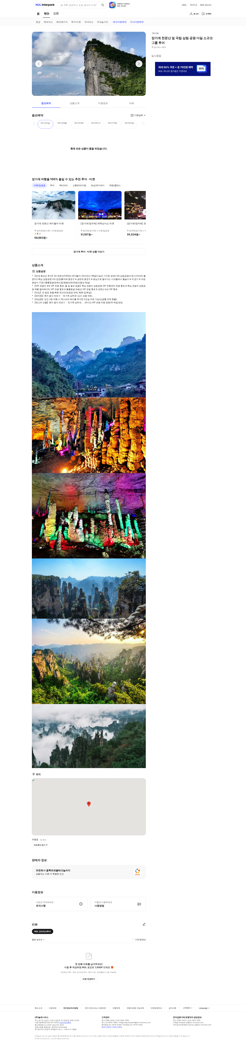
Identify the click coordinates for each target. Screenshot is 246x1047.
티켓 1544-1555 (122, 1020)
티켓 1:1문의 (117, 1027)
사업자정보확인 (65, 1022)
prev (151, 69)
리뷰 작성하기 (89, 979)
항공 (38, 21)
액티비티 (63, 185)
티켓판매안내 (156, 1008)
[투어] (46, 13)
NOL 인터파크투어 (42, 931)
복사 (44, 840)
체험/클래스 (115, 185)
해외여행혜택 (120, 21)
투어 (52, 185)
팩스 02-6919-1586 (109, 1022)
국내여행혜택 (137, 21)
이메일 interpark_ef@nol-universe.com (188, 1022)
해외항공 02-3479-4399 (111, 1025)
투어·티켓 (76, 21)
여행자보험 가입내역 (135, 1008)
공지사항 (172, 1008)
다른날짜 (138, 115)
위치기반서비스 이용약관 (95, 1008)
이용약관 (52, 1008)
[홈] (38, 13)
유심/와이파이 (97, 185)
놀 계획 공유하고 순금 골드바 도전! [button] (79, 5)
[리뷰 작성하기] (144, 924)
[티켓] (56, 13)
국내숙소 (88, 21)
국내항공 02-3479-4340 (133, 1025)
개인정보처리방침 (70, 1008)
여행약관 (116, 1008)
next (214, 69)
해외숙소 (48, 21)
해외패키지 (62, 21)
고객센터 (186, 1008)
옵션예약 (46, 103)
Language (203, 1008)
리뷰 (131, 103)
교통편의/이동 (79, 185)
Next (145, 212)
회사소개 (38, 1008)
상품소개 (74, 103)
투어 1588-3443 (108, 1020)
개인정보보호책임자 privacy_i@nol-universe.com (192, 1025)
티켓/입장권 (39, 185)
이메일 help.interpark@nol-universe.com (134, 1022)
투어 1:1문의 (106, 1027)
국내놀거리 (102, 21)
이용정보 (103, 103)
